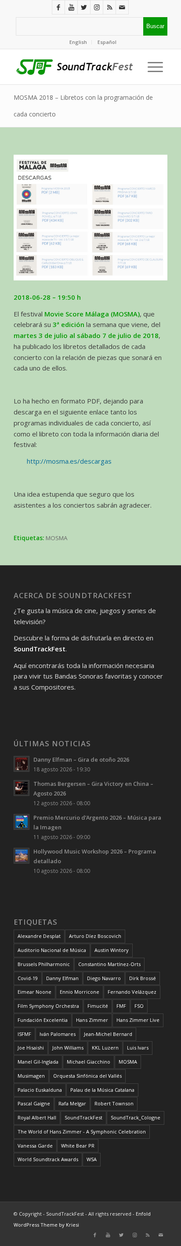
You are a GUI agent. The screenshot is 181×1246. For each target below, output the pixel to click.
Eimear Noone (34, 991)
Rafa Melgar (72, 1103)
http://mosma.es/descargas (69, 461)
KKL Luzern (105, 1047)
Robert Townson (114, 1103)
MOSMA (57, 538)
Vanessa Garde (35, 1145)
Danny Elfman (62, 978)
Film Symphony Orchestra (48, 1006)
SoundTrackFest (83, 1117)
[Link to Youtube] (71, 7)
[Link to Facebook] (58, 7)
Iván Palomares (58, 1034)
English (78, 42)
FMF (121, 1006)
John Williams (67, 1047)
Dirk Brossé (142, 978)
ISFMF (24, 1034)
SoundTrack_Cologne (135, 1117)
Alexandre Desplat (39, 936)
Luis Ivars (137, 1047)
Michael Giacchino (88, 1061)
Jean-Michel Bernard (108, 1034)
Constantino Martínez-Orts (109, 964)
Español (107, 42)
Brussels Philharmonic (44, 964)
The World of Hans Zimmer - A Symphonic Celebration (82, 1131)
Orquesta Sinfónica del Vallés (87, 1075)
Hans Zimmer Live (137, 1020)
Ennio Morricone (79, 991)
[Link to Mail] (122, 7)
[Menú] (153, 66)
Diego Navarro (104, 978)
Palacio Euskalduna (40, 1089)
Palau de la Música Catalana (102, 1089)
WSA (92, 1159)
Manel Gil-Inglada (38, 1061)
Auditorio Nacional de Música (52, 950)
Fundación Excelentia (43, 1020)
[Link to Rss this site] (109, 7)
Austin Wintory (111, 950)
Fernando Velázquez (132, 991)
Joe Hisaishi (31, 1047)
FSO (139, 1006)
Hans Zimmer (92, 1020)
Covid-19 (28, 978)
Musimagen (31, 1075)
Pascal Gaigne (34, 1103)
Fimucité (97, 1006)
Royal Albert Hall (37, 1117)
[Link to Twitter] (84, 7)
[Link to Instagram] (96, 7)
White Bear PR (77, 1145)
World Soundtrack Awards (48, 1159)
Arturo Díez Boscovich (95, 936)
